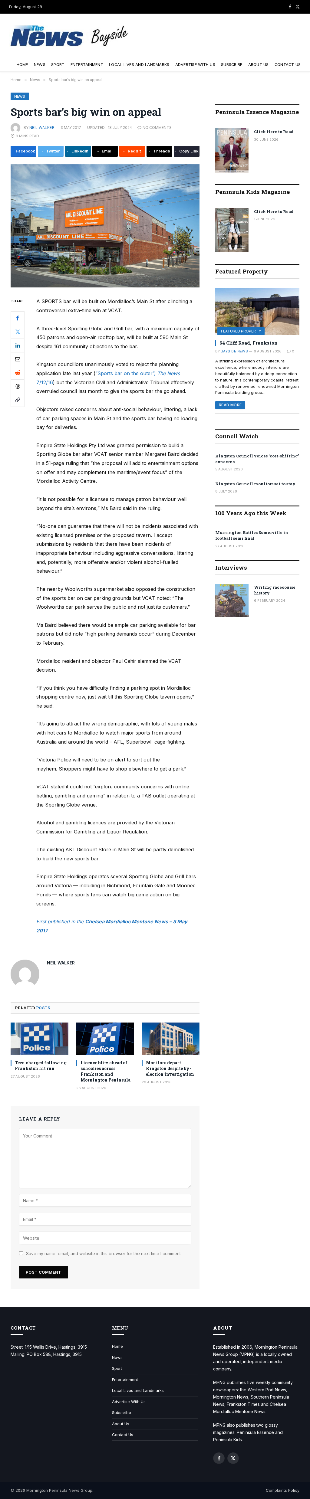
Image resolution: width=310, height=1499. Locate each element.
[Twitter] (18, 332)
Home (22, 64)
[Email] (18, 359)
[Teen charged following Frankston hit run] (39, 1039)
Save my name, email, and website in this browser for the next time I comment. (104, 1253)
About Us (258, 64)
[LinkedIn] (18, 345)
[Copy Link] (18, 400)
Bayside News (234, 351)
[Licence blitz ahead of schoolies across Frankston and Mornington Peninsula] (105, 1039)
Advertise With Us (195, 64)
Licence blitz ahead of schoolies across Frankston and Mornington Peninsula (105, 1071)
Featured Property (241, 331)
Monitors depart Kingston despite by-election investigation (170, 1068)
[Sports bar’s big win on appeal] (105, 226)
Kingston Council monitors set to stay (255, 483)
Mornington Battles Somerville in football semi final (251, 535)
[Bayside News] (69, 36)
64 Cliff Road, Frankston (248, 343)
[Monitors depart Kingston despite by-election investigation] (171, 1039)
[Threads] (18, 386)
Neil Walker (41, 127)
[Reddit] (18, 373)
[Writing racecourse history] (232, 600)
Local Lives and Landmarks (139, 64)
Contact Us (288, 64)
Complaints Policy (282, 1490)
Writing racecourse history (274, 590)
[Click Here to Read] (232, 150)
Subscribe (231, 64)
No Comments (157, 127)
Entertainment (87, 64)
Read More (230, 405)
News (39, 64)
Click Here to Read (274, 131)
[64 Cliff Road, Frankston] (257, 311)
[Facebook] (18, 318)
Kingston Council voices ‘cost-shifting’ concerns (257, 458)
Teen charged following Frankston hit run (41, 1065)
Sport (57, 64)
